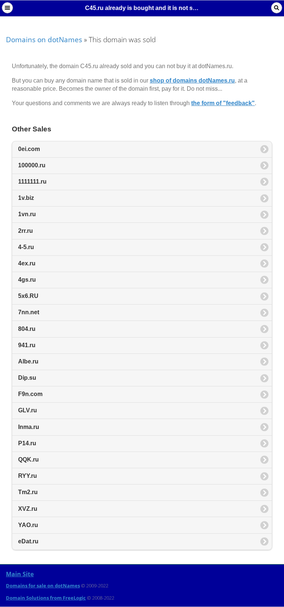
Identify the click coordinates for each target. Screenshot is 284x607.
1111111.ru (32, 181)
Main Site (20, 574)
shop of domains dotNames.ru (192, 80)
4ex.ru (27, 263)
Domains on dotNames (44, 39)
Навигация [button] (7, 7)
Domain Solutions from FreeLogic (46, 597)
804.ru (27, 329)
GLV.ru (27, 410)
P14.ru (27, 443)
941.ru (27, 345)
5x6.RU (28, 296)
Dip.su (27, 378)
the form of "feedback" (223, 103)
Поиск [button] (276, 7)
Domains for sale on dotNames (43, 585)
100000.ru (31, 165)
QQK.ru (28, 459)
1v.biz (26, 198)
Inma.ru (28, 427)
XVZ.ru (27, 509)
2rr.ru (25, 231)
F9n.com (30, 394)
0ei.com (29, 149)
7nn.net (28, 312)
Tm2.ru (28, 492)
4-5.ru (26, 247)
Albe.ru (28, 361)
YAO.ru (28, 525)
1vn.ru (27, 214)
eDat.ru (28, 541)
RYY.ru (27, 476)
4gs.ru (27, 279)
